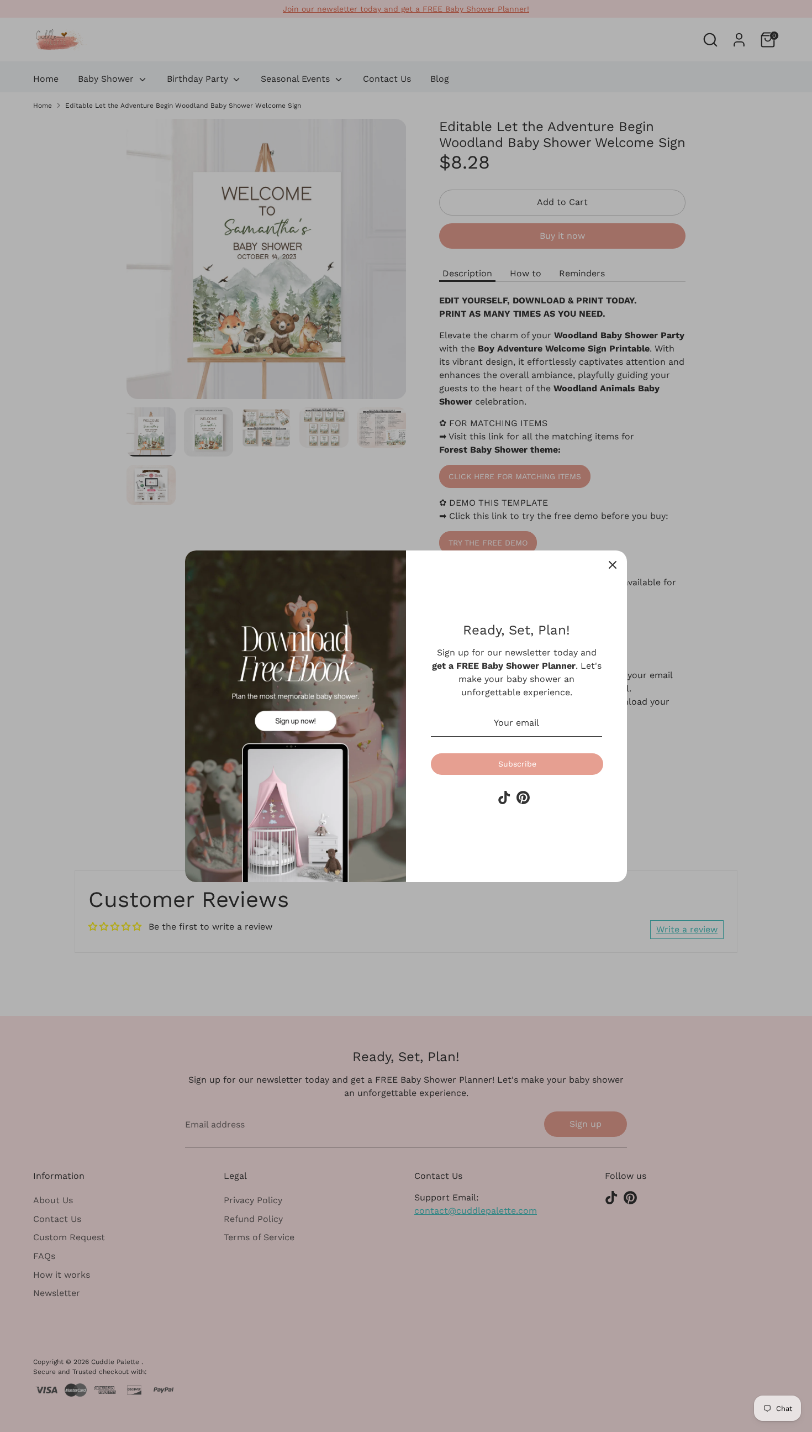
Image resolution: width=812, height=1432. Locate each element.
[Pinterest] (523, 797)
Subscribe (517, 763)
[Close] (612, 565)
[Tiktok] (504, 797)
